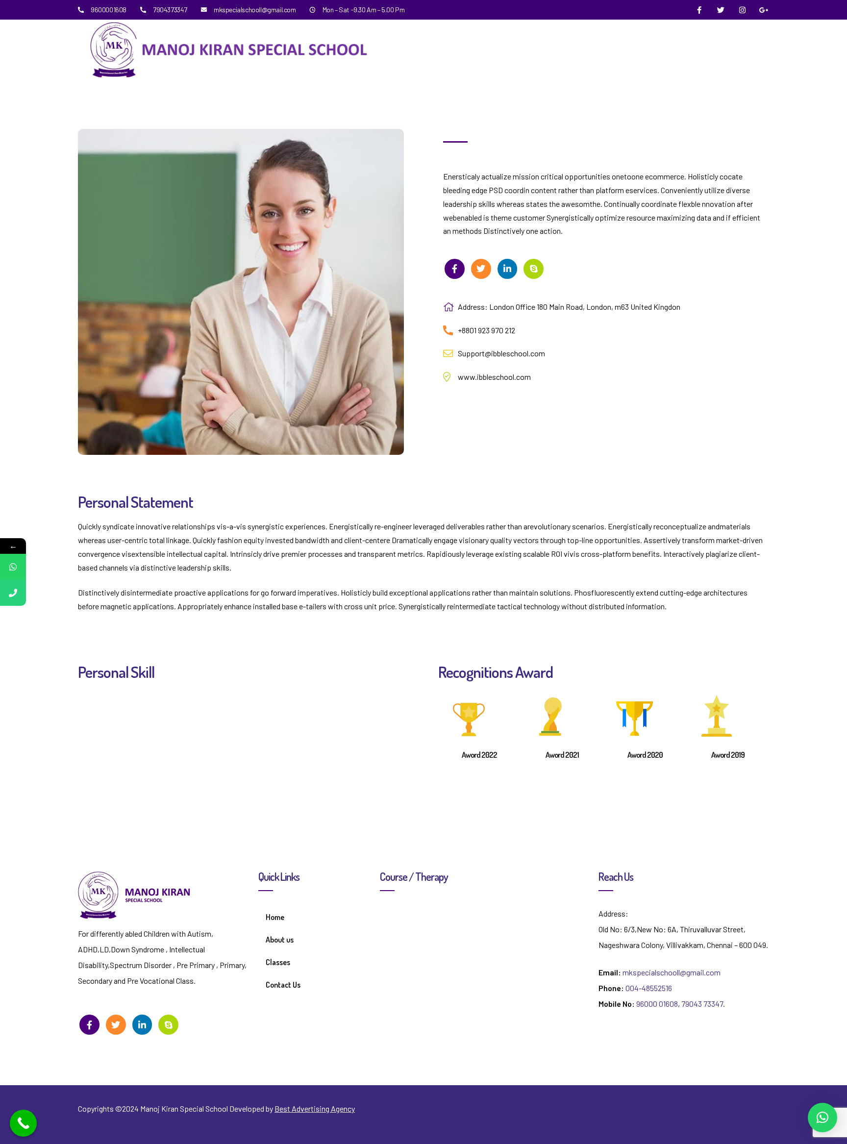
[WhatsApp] (13, 567)
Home (275, 917)
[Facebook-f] (699, 9)
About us (280, 940)
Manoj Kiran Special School (184, 1108)
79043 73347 (702, 1003)
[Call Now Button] (23, 1123)
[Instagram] (742, 9)
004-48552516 (648, 988)
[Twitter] (721, 9)
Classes (278, 962)
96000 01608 (657, 1003)
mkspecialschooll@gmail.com (672, 972)
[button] (822, 1117)
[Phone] (13, 593)
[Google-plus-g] (764, 9)
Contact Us (283, 985)
